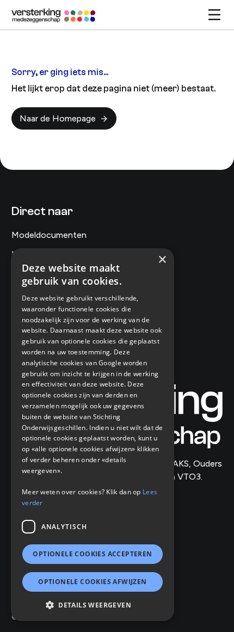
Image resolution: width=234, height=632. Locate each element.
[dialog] (92, 434)
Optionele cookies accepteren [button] (92, 554)
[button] (92, 604)
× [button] (162, 260)
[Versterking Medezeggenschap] (53, 15)
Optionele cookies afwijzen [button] (92, 581)
